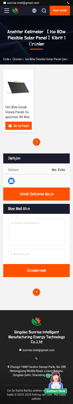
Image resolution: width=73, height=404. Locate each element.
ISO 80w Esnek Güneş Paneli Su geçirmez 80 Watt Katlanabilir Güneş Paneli (18, 117)
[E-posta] (11, 181)
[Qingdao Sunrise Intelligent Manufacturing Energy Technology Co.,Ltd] (68, 3)
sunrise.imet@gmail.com (23, 2)
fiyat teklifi (60, 10)
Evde (6, 59)
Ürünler (17, 59)
